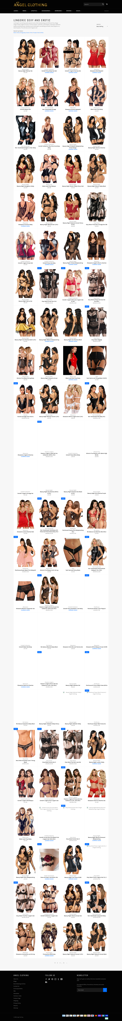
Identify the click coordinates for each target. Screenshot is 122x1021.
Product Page (17, 998)
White (41, 32)
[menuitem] (16, 10)
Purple (35, 32)
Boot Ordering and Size (19, 984)
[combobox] (94, 4)
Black (15, 32)
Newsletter (16, 993)
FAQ (14, 991)
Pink (31, 32)
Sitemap (16, 1008)
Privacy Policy (17, 1003)
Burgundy (23, 32)
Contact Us (16, 986)
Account (106, 10)
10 (63, 963)
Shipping (16, 1000)
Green (27, 32)
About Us (16, 979)
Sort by (99, 24)
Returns (16, 1005)
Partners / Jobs (17, 996)
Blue (18, 32)
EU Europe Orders (18, 988)
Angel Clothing (20, 1017)
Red (39, 32)
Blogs (15, 981)
